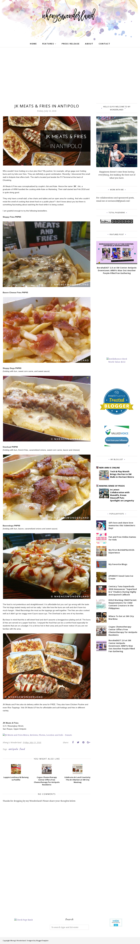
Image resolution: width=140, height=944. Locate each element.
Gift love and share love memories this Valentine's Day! (122, 525)
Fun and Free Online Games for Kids (122, 538)
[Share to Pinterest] (83, 742)
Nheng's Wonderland (18, 940)
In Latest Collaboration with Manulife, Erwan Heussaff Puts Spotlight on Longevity (122, 495)
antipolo (13, 749)
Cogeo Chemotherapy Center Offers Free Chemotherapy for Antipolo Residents (123, 630)
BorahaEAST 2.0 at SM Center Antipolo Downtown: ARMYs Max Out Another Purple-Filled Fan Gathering (117, 270)
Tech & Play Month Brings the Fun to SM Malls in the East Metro (122, 474)
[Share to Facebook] (73, 742)
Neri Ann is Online (109, 467)
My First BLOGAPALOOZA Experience (121, 551)
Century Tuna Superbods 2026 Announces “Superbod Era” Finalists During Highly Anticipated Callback (123, 590)
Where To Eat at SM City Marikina (121, 617)
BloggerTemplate (42, 940)
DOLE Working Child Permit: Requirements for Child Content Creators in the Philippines (123, 604)
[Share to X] (78, 742)
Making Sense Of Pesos (112, 485)
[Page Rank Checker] (23, 919)
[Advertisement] (70, 76)
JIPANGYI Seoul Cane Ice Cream (121, 577)
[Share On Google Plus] (88, 742)
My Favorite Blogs (118, 564)
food (22, 749)
